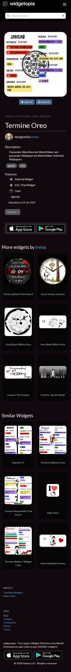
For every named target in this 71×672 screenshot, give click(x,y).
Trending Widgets (13, 592)
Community (9, 622)
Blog (5, 615)
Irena (35, 137)
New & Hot (9, 596)
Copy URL (28, 102)
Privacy (7, 625)
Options (12, 211)
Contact (7, 619)
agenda (11, 165)
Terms (6, 629)
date (22, 165)
